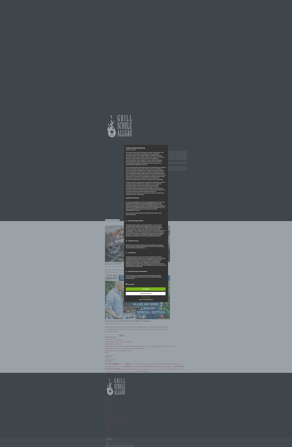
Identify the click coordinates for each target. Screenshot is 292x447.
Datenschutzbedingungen (146, 299)
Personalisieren (146, 297)
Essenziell (131, 284)
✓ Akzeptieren (146, 289)
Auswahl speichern (145, 293)
